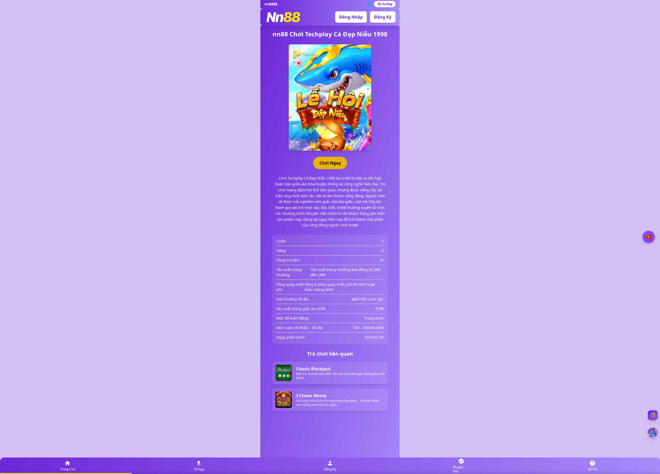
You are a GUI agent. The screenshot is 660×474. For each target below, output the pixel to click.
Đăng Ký (382, 17)
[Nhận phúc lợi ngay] (653, 433)
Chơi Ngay (330, 163)
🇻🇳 (648, 237)
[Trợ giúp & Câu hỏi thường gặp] (653, 415)
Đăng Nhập (351, 17)
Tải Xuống (384, 4)
